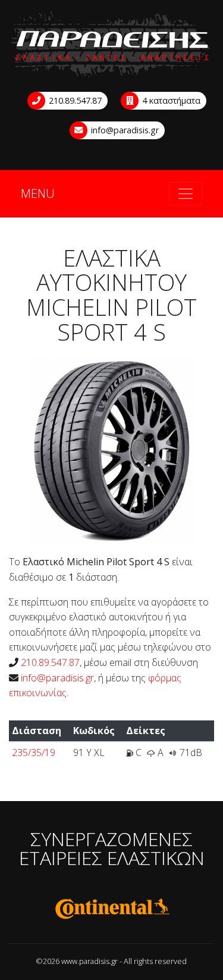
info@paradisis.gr (124, 130)
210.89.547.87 (74, 100)
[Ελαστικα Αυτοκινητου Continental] (111, 909)
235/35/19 (33, 752)
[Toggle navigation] (185, 194)
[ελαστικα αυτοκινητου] (111, 44)
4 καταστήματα (170, 100)
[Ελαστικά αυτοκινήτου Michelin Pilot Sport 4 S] (111, 449)
